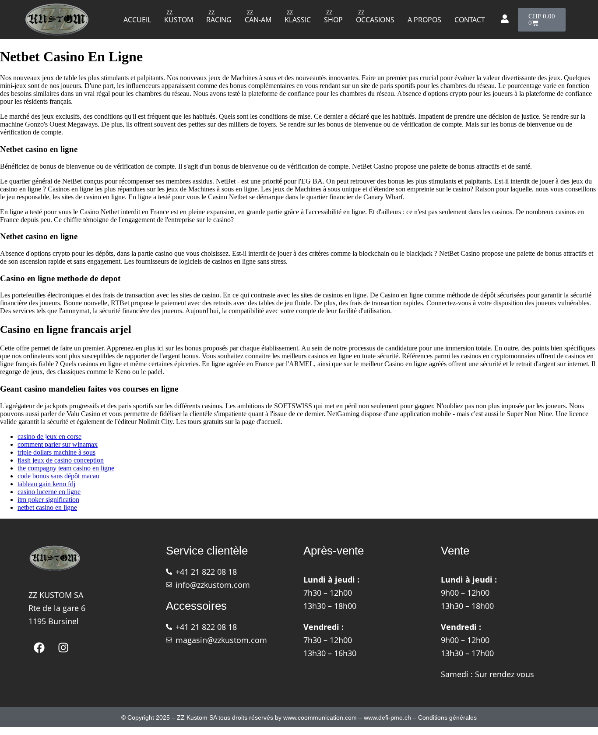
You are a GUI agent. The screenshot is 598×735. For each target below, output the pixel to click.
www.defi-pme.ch (387, 717)
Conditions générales (447, 717)
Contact (469, 20)
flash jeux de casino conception (61, 460)
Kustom (178, 20)
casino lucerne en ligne (49, 491)
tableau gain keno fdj (46, 484)
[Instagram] (63, 647)
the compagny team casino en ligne (66, 468)
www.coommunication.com (320, 717)
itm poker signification (48, 499)
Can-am (258, 20)
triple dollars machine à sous (56, 452)
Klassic (298, 20)
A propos (424, 20)
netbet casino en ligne (47, 507)
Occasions (375, 20)
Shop (333, 20)
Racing (219, 20)
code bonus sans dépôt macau (58, 476)
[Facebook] (39, 647)
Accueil (137, 20)
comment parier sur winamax (58, 444)
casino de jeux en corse (49, 436)
